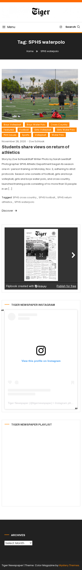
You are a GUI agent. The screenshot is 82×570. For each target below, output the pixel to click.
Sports (25, 134)
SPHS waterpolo (24, 202)
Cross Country (59, 124)
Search (70, 27)
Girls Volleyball (42, 129)
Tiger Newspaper (18, 403)
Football (24, 129)
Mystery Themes (69, 565)
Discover (8, 211)
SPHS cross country (24, 197)
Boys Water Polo (36, 124)
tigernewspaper (42, 403)
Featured (9, 129)
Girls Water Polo (66, 129)
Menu (11, 27)
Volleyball (40, 134)
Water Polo (58, 134)
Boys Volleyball (12, 124)
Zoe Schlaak (36, 141)
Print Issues (10, 134)
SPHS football (47, 197)
